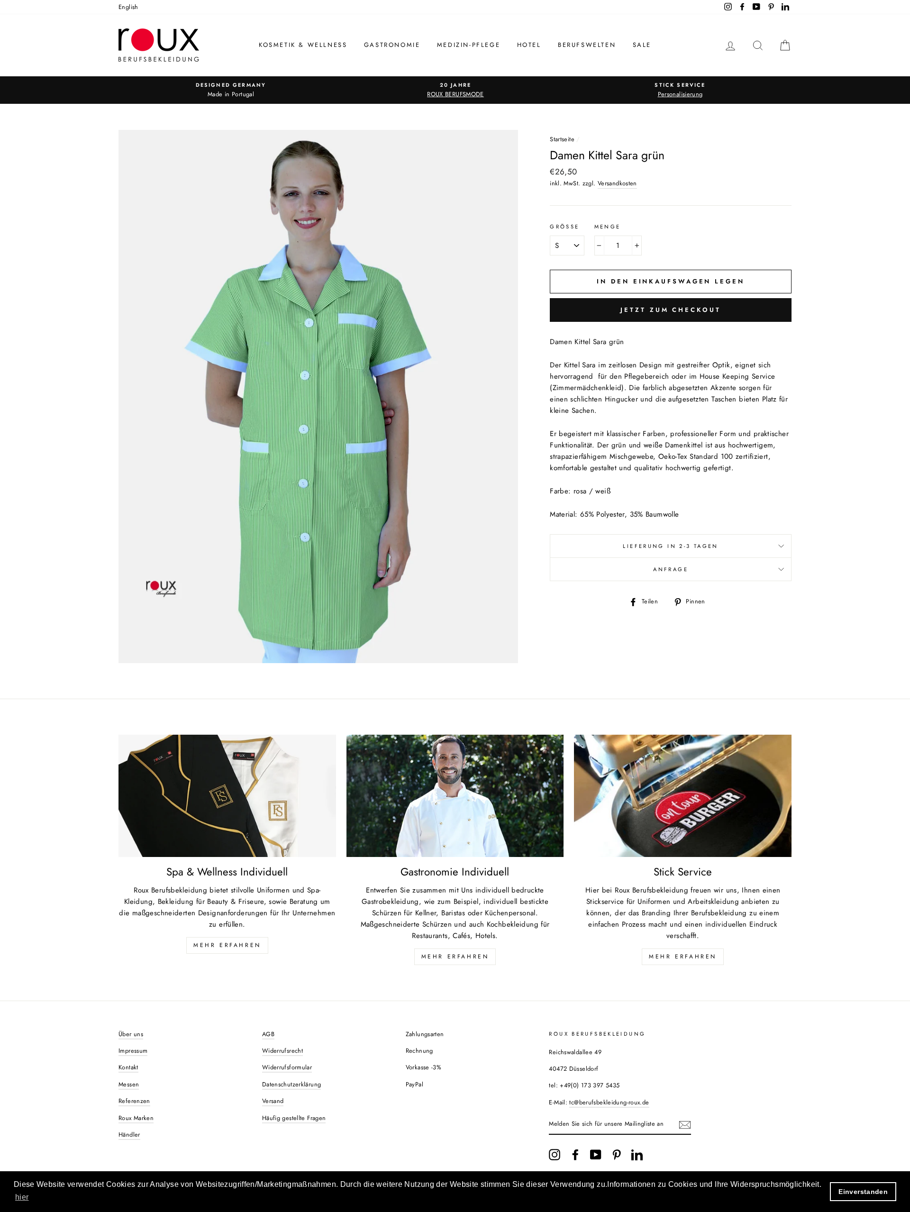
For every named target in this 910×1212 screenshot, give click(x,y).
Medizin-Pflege (468, 44)
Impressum (132, 1050)
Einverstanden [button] (863, 1191)
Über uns (130, 1034)
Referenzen (134, 1100)
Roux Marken (136, 1117)
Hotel (529, 44)
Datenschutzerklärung (291, 1084)
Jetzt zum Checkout (670, 309)
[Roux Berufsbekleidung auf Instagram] (554, 1154)
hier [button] (22, 1197)
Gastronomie (392, 44)
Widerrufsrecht (282, 1050)
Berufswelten (587, 44)
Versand (273, 1100)
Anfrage (670, 569)
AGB (268, 1034)
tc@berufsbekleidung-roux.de (609, 1102)
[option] (230, 90)
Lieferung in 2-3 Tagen (670, 546)
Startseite (562, 139)
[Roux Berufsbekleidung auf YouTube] (595, 1154)
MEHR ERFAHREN (227, 945)
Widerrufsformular (287, 1067)
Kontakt (128, 1067)
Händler (129, 1134)
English (128, 6)
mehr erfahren (455, 956)
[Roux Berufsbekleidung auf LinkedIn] (637, 1154)
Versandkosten (617, 183)
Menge (607, 226)
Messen (128, 1084)
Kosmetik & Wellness (303, 44)
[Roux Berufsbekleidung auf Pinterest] (616, 1154)
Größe (564, 226)
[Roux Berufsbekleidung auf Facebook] (575, 1154)
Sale (642, 44)
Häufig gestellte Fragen (294, 1117)
